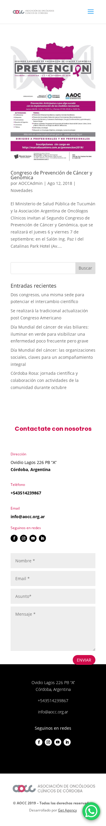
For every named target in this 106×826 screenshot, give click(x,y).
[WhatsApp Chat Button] (91, 811)
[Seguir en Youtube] (33, 538)
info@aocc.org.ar (28, 516)
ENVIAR (84, 660)
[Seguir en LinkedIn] (42, 538)
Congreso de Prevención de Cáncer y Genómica (51, 175)
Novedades (22, 190)
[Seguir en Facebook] (14, 538)
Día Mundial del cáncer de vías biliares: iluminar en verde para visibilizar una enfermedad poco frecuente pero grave (50, 334)
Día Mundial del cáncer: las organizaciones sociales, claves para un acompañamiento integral (53, 357)
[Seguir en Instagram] (23, 538)
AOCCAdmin (31, 183)
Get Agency (67, 810)
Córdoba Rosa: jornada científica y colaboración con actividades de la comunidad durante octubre (45, 380)
